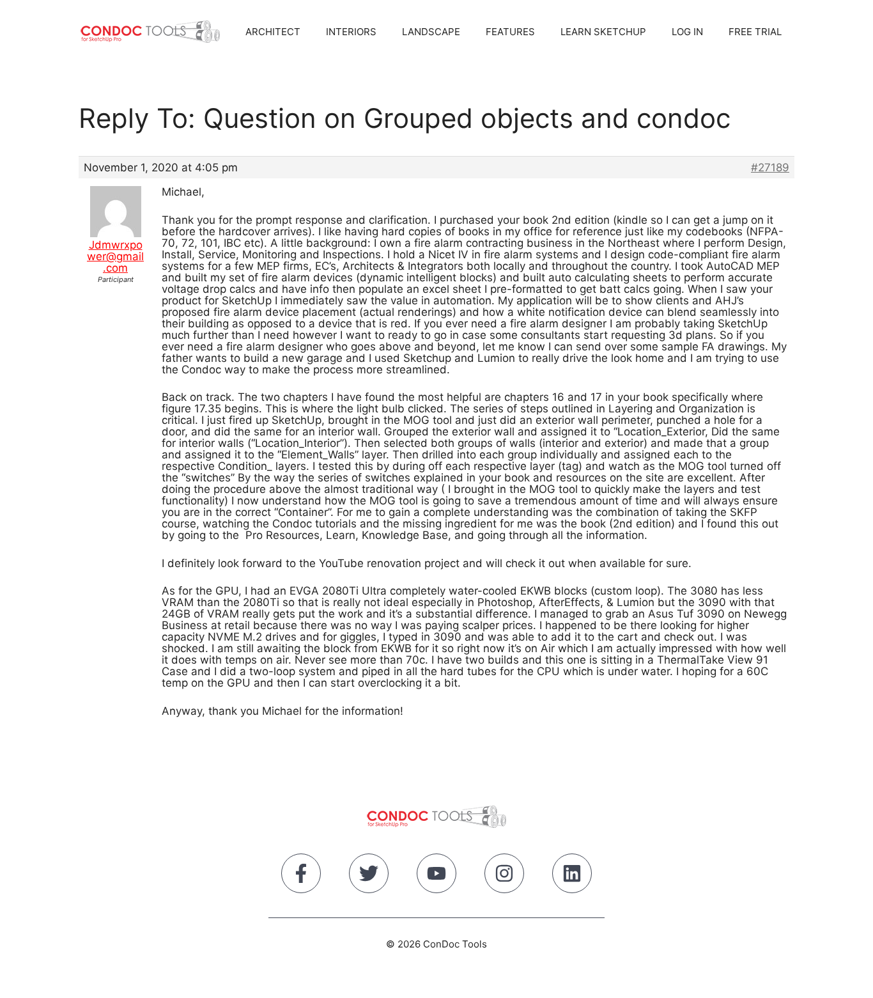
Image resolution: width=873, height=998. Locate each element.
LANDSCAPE (431, 32)
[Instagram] (504, 876)
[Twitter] (369, 876)
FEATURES (510, 32)
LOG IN (687, 32)
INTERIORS (351, 32)
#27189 (770, 167)
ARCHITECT (272, 32)
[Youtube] (436, 876)
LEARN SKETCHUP (603, 32)
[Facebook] (301, 876)
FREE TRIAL (755, 32)
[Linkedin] (572, 876)
